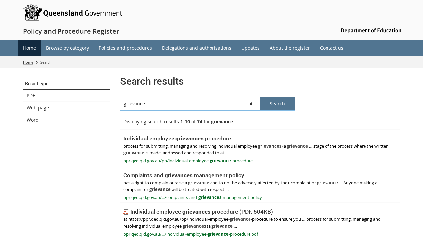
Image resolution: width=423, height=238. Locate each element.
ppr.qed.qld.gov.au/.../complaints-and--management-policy (192, 197)
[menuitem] (29, 48)
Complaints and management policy (183, 175)
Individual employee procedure (177, 138)
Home (28, 62)
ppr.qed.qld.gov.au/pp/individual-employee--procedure (188, 161)
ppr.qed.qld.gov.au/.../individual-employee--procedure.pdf (190, 234)
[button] (66, 84)
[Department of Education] (370, 30)
